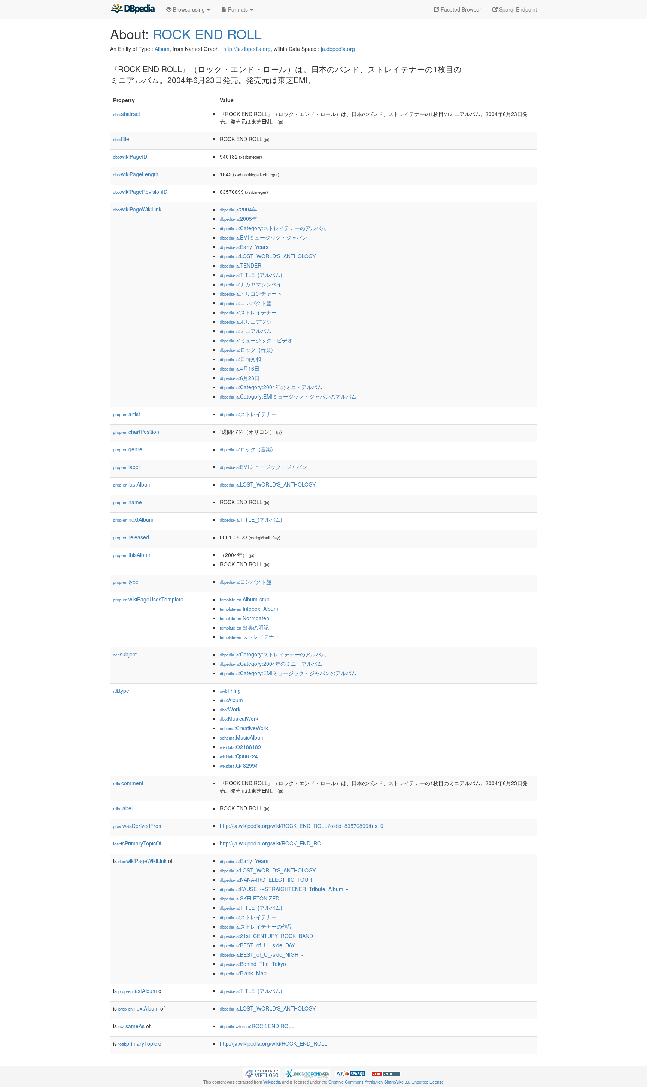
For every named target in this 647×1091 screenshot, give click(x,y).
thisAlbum (132, 554)
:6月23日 (239, 377)
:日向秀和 (240, 359)
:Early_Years (244, 246)
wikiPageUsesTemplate (148, 599)
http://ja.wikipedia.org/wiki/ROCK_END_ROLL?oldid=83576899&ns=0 (301, 825)
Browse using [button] (188, 9)
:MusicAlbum (242, 737)
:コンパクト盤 (245, 303)
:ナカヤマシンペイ (251, 284)
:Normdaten (244, 618)
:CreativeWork (244, 728)
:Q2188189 (240, 746)
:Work (230, 709)
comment (128, 783)
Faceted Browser (460, 9)
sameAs (131, 1026)
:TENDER (240, 265)
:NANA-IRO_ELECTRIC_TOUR (266, 879)
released (131, 537)
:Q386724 (239, 756)
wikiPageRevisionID (140, 191)
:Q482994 (239, 765)
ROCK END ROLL (207, 33)
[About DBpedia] (132, 9)
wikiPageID (130, 156)
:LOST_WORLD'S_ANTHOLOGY (268, 256)
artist (126, 414)
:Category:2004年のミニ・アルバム (271, 387)
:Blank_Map (243, 973)
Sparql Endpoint (517, 9)
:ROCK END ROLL (257, 1026)
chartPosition (136, 431)
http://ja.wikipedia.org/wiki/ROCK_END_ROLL (273, 843)
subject (125, 654)
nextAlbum (133, 519)
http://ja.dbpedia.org (247, 48)
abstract (126, 114)
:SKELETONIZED (249, 898)
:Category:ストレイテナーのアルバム (273, 228)
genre (127, 449)
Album (162, 48)
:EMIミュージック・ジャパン (263, 237)
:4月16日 (239, 368)
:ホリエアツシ (245, 321)
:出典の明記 (244, 627)
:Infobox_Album (249, 608)
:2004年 (238, 209)
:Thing (230, 690)
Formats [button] (238, 9)
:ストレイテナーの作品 (256, 926)
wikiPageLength (135, 174)
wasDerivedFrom (138, 825)
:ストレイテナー (248, 312)
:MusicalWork (239, 718)
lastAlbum (132, 484)
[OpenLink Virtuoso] (261, 1073)
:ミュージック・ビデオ (256, 340)
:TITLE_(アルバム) (251, 274)
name (127, 502)
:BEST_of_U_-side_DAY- (258, 945)
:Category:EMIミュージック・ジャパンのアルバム (288, 396)
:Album (231, 700)
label (126, 466)
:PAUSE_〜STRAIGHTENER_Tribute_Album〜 (284, 889)
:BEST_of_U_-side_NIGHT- (261, 954)
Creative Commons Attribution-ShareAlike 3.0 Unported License (386, 1082)
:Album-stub (245, 599)
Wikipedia (272, 1082)
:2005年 (238, 218)
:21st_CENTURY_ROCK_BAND (266, 935)
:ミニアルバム (245, 331)
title (121, 139)
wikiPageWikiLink (137, 209)
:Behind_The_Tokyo (253, 963)
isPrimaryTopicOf (137, 843)
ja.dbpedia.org (338, 48)
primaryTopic (137, 1043)
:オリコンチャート (251, 293)
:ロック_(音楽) (246, 349)
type (126, 581)
